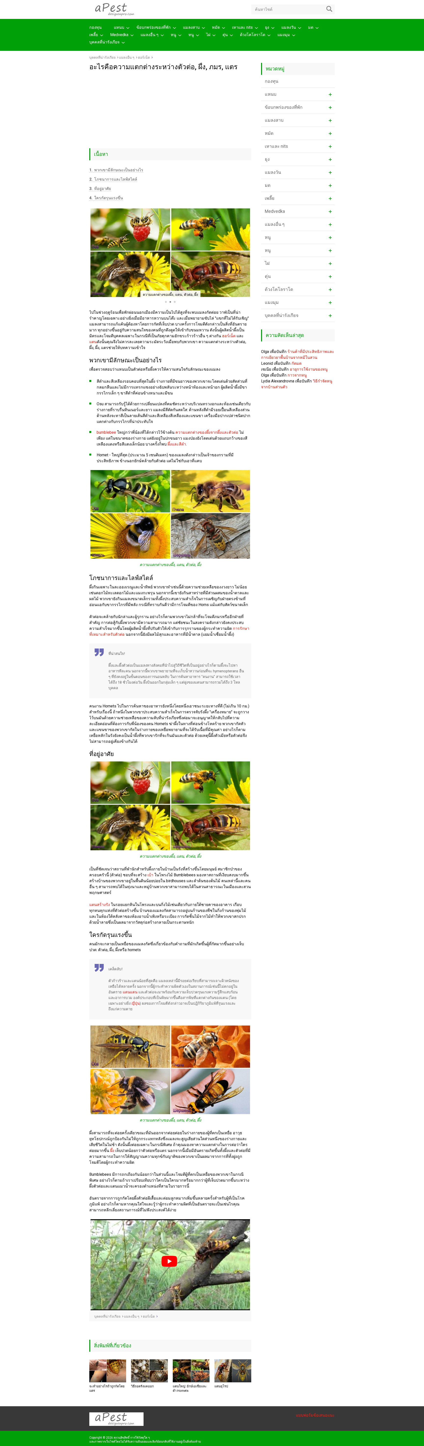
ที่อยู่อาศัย (100, 188)
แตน (93, 341)
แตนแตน (130, 992)
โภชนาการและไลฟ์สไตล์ (113, 179)
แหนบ (119, 27)
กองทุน (95, 27)
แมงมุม (284, 34)
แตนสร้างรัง (99, 904)
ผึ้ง (112, 1150)
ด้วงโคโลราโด (252, 34)
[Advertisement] (170, 107)
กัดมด (297, 363)
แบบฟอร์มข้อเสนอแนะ (315, 1415)
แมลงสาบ (191, 27)
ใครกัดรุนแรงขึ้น (106, 198)
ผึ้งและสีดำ (177, 444)
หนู (173, 34)
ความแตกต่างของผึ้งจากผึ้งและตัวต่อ (206, 432)
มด (310, 27)
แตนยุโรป (221, 1386)
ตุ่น (225, 34)
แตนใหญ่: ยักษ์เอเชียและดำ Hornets (190, 1388)
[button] (94, 253)
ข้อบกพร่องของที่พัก (153, 27)
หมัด (216, 27)
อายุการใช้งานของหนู (309, 369)
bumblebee (106, 432)
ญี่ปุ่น (136, 1003)
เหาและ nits (242, 27)
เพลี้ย (93, 34)
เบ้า (150, 875)
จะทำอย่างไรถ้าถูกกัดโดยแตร (107, 1388)
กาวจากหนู (297, 375)
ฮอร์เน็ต (229, 336)
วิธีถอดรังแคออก (142, 1386)
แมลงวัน (288, 27)
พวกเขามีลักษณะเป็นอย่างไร (116, 170)
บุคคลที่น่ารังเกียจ (104, 42)
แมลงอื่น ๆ (150, 34)
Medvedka (119, 34)
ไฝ (208, 34)
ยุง (267, 27)
